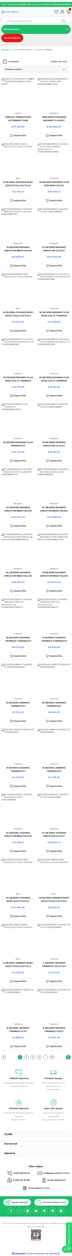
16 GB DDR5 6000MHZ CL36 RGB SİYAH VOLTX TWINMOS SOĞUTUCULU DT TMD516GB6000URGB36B (54, 184)
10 (52, 1057)
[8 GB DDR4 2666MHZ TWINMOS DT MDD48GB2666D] (54, 744)
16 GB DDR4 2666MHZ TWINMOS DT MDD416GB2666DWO (18, 704)
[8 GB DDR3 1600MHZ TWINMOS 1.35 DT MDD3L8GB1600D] (54, 1005)
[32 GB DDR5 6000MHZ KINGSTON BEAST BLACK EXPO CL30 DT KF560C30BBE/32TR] (54, 484)
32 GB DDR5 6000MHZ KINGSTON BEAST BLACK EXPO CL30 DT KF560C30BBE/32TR (54, 509)
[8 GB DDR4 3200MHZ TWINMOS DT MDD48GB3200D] (18, 744)
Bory (18, 178)
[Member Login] (62, 12)
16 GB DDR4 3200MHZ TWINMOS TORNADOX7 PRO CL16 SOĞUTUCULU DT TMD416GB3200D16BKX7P (18, 639)
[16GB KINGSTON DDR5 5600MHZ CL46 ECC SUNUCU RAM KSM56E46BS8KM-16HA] (54, 94)
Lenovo (18, 113)
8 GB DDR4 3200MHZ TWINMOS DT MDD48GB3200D (18, 770)
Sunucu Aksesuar (44, 49)
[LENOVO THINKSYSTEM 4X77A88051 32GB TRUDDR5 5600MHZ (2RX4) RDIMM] (18, 94)
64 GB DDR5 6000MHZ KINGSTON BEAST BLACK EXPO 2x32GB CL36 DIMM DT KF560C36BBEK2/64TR (18, 574)
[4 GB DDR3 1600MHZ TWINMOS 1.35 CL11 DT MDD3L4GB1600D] (54, 940)
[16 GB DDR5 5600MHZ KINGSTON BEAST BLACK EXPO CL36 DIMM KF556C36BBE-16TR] (18, 224)
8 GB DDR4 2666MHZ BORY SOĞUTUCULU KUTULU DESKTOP (18, 965)
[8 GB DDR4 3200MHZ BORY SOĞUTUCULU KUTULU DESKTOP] (18, 159)
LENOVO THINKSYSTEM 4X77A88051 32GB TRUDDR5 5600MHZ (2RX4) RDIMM (18, 119)
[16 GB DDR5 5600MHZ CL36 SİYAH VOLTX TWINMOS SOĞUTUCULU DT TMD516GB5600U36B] (54, 289)
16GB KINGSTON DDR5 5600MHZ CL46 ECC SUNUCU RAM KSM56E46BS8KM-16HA (54, 119)
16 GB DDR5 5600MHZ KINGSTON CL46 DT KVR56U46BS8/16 (54, 444)
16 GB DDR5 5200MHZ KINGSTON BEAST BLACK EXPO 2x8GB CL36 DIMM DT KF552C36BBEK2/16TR (54, 574)
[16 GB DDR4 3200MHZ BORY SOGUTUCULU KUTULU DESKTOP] (18, 289)
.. (45, 1057)
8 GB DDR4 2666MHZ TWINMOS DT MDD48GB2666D (54, 770)
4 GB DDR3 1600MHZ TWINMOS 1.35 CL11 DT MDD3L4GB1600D (54, 965)
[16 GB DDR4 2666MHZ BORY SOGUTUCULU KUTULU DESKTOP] (54, 874)
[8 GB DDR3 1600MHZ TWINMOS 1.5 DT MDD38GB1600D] (18, 1005)
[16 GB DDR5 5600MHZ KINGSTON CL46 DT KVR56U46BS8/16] (54, 419)
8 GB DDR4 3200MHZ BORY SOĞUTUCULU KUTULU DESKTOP (18, 184)
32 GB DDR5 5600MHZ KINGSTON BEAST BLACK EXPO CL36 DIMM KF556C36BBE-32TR (18, 509)
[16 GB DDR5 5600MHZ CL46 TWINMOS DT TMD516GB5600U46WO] (18, 419)
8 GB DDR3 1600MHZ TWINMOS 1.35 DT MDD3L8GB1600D (54, 1030)
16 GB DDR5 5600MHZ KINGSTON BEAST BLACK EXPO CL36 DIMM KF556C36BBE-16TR (18, 249)
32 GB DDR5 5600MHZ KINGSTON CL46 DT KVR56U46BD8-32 (54, 249)
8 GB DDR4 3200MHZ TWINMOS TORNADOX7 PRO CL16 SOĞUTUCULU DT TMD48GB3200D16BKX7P (54, 639)
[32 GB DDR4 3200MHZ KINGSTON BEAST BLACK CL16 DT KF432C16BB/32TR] (18, 809)
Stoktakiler (14, 61)
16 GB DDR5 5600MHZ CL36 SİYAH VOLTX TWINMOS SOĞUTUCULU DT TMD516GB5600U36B (54, 314)
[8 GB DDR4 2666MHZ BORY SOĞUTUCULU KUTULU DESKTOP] (18, 940)
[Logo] (9, 12)
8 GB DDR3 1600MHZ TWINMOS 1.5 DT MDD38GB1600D (18, 1030)
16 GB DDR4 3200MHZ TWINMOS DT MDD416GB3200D (54, 704)
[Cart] (68, 12)
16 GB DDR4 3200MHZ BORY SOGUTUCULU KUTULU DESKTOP (18, 314)
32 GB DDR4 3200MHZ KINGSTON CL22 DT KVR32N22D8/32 (54, 835)
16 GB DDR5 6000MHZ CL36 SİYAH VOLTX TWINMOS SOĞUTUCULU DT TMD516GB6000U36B (54, 379)
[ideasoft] (18, 1253)
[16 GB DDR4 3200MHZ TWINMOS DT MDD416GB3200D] (54, 679)
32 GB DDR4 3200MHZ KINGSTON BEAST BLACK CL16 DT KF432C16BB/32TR (18, 835)
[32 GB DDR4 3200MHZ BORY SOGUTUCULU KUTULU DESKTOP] (18, 874)
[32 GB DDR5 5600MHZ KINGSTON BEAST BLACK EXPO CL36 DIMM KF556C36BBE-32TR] (18, 484)
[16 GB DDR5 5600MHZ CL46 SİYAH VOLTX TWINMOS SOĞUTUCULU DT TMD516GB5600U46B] (18, 354)
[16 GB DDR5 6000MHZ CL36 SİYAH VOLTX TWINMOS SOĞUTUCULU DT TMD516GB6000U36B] (54, 354)
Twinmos (54, 178)
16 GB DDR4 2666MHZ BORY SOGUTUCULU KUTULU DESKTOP (54, 900)
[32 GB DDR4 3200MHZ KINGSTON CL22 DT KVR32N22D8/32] (54, 809)
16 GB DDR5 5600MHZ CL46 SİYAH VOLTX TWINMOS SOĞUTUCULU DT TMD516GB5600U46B (18, 379)
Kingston (54, 113)
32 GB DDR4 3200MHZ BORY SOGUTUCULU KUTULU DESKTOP (18, 900)
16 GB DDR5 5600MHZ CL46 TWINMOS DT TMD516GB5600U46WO (18, 444)
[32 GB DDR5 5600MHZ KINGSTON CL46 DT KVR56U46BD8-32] (54, 224)
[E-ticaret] (35, 1253)
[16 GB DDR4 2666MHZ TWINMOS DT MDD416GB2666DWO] (18, 679)
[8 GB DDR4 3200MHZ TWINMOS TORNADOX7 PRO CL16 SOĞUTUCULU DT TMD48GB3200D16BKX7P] (54, 614)
